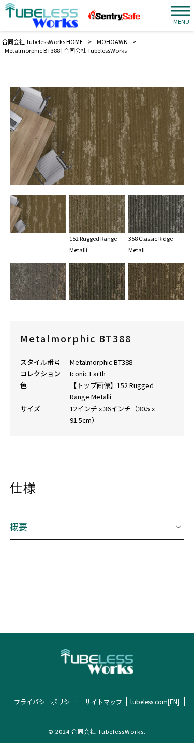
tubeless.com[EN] (155, 701)
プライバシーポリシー (45, 701)
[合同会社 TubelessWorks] (41, 15)
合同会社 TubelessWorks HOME (42, 41)
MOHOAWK (112, 41)
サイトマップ (103, 701)
